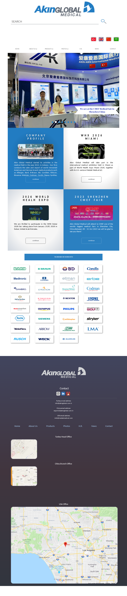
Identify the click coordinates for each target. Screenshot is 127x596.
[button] (10, 90)
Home (17, 49)
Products (48, 49)
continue (36, 179)
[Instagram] (58, 393)
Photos (64, 49)
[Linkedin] (63, 393)
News (97, 49)
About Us (32, 49)
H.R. (81, 49)
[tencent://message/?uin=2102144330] (68, 393)
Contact (113, 49)
